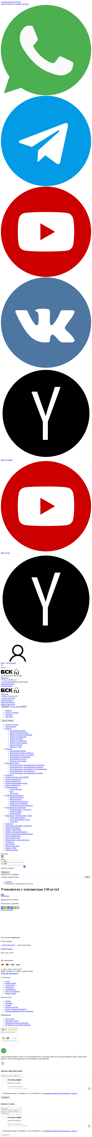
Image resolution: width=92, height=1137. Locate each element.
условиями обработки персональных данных (60, 1093)
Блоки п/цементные (13, 785)
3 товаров (15, 874)
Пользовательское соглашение (16, 1023)
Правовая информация (9, 973)
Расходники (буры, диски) (20, 820)
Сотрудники (10, 985)
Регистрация (11, 663)
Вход (3, 663)
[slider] (24, 866)
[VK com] (46, 367)
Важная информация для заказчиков (19, 1011)
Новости (4, 4)
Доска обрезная (16, 789)
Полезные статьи (11, 1021)
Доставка (25, 4)
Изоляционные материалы (15, 807)
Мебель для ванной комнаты (16, 832)
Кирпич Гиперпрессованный (21, 735)
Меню (24, 706)
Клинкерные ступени (18, 759)
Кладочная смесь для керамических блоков (26, 773)
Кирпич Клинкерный (18, 737)
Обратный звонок (8, 684)
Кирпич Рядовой (16, 739)
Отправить (5, 1097)
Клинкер (8, 749)
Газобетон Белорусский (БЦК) (17, 777)
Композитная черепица (19, 803)
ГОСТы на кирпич (12, 991)
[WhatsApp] (14, 907)
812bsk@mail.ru (7, 686)
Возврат (8, 1005)
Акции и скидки (11, 725)
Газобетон (9, 775)
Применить (5, 872)
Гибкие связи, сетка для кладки (17, 840)
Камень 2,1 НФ (16, 747)
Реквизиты (9, 987)
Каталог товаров (7, 720)
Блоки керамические (13, 779)
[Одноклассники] (5, 907)
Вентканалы (10, 844)
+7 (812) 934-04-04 (8, 682)
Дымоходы (9, 842)
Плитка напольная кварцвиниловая (19, 834)
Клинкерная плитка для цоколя (22, 755)
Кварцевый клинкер (17, 731)
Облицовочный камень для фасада (18, 826)
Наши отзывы (10, 993)
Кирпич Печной (16, 745)
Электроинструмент (17, 818)
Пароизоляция (15, 814)
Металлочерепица (17, 797)
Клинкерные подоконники (20, 757)
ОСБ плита (14, 793)
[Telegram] (46, 185)
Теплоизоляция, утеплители (20, 809)
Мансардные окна (12, 846)
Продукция (5, 706)
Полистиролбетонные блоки (16, 783)
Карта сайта (9, 1019)
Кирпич (8, 729)
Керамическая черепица (19, 801)
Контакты (4, 678)
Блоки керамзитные (13, 781)
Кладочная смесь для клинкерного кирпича (26, 767)
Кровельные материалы (14, 795)
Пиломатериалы (11, 787)
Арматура (9, 824)
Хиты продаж (15, 706)
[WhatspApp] (46, 95)
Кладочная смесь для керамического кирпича (27, 765)
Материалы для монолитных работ (18, 816)
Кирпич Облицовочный (19, 733)
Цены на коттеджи (8, 704)
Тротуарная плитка (12, 838)
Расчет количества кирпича (15, 1009)
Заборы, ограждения (13, 830)
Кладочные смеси (12, 763)
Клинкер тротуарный (18, 761)
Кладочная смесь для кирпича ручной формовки (28, 769)
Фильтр (6, 896)
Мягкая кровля (15, 799)
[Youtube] (46, 276)
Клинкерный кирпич (18, 751)
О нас (7, 981)
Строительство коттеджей (11, 2)
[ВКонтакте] (2, 907)
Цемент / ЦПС (10, 848)
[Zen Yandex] (46, 458)
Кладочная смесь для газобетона (22, 771)
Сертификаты (10, 989)
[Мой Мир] (8, 907)
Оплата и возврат (15, 4)
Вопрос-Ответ (10, 983)
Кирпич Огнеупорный (18, 743)
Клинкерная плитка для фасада (22, 753)
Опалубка (13, 822)
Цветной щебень (11, 850)
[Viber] (11, 907)
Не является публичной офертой (17, 1025)
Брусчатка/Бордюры (13, 836)
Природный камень (12, 828)
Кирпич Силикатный (18, 741)
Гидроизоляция (16, 812)
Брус (11, 791)
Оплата (8, 1001)
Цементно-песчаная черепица (21, 805)
